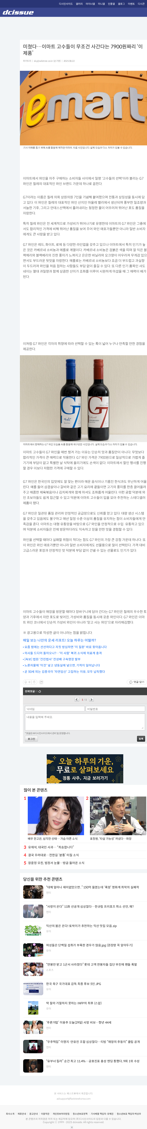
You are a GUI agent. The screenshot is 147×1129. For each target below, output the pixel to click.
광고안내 (33, 1113)
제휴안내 (22, 1113)
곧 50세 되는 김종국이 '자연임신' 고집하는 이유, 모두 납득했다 (64, 672)
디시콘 (141, 4)
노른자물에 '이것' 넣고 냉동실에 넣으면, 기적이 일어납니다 (62, 665)
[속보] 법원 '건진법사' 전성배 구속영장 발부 (52, 659)
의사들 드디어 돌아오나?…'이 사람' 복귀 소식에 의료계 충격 (63, 653)
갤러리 (79, 4)
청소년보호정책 (80, 1113)
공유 (41, 682)
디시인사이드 (66, 4)
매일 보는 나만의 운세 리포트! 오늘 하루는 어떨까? (59, 640)
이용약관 (45, 1113)
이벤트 (131, 4)
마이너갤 (90, 4)
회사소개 (10, 1113)
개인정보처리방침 (61, 1113)
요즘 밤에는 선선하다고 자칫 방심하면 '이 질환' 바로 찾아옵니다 (65, 647)
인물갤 (111, 4)
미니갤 (101, 4)
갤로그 (121, 4)
